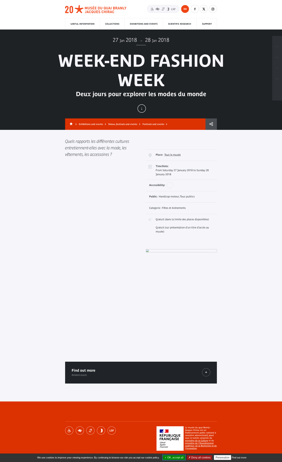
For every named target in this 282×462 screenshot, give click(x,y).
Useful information (82, 24)
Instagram (213, 9)
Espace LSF (112, 430)
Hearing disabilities (90, 430)
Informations (277, 52)
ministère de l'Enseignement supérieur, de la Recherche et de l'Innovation (201, 446)
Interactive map (277, 84)
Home (70, 124)
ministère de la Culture (196, 440)
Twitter (204, 9)
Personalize (222, 457)
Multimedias (277, 73)
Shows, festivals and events (122, 124)
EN (185, 9)
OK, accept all (175, 457)
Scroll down (141, 108)
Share (211, 124)
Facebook (195, 9)
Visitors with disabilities (163, 9)
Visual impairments (80, 430)
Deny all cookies (201, 457)
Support (207, 24)
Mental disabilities (101, 430)
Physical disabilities (69, 430)
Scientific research (179, 24)
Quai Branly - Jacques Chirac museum (96, 9)
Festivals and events (153, 124)
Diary (277, 62)
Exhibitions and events (143, 24)
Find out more (239, 457)
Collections (112, 24)
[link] (206, 372)
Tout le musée (172, 154)
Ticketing (277, 41)
